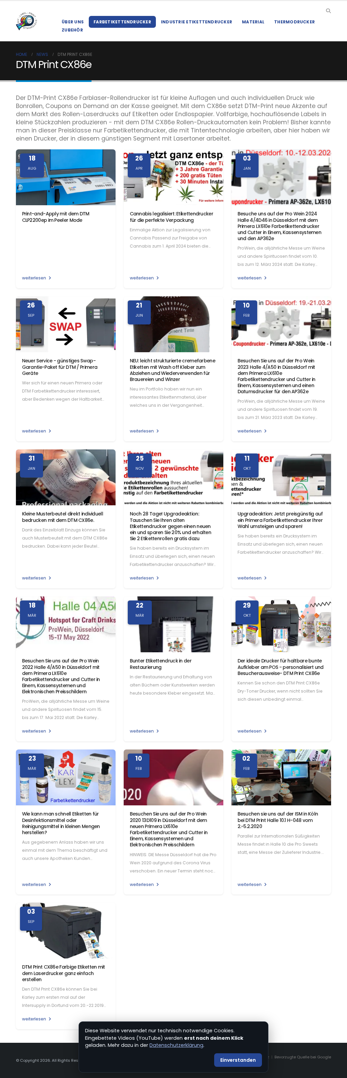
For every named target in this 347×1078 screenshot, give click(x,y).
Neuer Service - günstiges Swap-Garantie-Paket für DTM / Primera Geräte (60, 366)
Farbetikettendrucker (122, 22)
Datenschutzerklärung (176, 1045)
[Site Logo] (26, 21)
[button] (328, 11)
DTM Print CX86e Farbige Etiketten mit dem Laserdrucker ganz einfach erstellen (63, 973)
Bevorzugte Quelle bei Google (302, 1057)
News (42, 54)
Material (253, 22)
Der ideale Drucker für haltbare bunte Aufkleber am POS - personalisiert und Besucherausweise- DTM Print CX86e (281, 666)
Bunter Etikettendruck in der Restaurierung (160, 663)
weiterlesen (34, 278)
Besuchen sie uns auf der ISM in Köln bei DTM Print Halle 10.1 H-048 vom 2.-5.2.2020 (278, 819)
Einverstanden (238, 1060)
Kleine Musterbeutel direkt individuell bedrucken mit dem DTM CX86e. (62, 516)
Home (21, 54)
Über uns (73, 22)
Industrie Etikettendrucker (196, 22)
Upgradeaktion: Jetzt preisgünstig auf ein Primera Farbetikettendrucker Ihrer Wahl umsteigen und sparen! (280, 519)
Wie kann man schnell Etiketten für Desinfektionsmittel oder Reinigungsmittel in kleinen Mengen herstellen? (61, 823)
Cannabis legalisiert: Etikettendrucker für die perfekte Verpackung (171, 216)
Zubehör (72, 30)
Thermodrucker (294, 22)
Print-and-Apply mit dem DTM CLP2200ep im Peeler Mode (55, 216)
